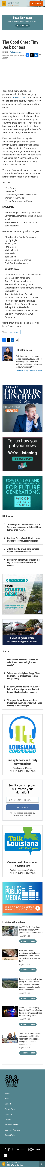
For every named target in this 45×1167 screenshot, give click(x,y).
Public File (8, 1114)
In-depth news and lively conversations (22, 762)
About (7, 1099)
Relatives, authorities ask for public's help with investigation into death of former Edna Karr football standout (23, 689)
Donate (37, 4)
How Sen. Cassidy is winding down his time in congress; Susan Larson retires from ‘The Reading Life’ (29, 955)
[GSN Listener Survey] (22, 454)
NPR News (14, 332)
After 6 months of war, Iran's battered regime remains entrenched (23, 550)
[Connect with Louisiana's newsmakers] (22, 841)
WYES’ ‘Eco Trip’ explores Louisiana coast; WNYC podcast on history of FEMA (31, 930)
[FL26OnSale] (22, 408)
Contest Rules (10, 1135)
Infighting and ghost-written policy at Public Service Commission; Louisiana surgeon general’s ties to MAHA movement (30, 984)
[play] (3, 1164)
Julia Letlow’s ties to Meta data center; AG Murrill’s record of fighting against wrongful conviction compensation (30, 1038)
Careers (8, 1119)
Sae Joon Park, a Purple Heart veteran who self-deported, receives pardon (23, 539)
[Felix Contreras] (7, 354)
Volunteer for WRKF (12, 1125)
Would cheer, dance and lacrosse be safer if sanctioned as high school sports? (22, 662)
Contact (8, 1104)
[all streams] (42, 1164)
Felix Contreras (16, 52)
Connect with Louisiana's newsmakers (22, 864)
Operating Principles (12, 1130)
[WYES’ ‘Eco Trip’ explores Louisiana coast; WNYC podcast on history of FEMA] (10, 931)
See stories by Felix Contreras (29, 370)
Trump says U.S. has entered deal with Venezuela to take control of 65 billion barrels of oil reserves (24, 527)
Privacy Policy (10, 1109)
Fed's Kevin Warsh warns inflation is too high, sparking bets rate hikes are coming (24, 562)
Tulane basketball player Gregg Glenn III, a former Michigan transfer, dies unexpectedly (23, 676)
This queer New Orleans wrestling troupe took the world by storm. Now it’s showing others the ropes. (24, 703)
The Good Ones (19, 97)
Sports (5, 651)
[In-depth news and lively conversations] (22, 734)
